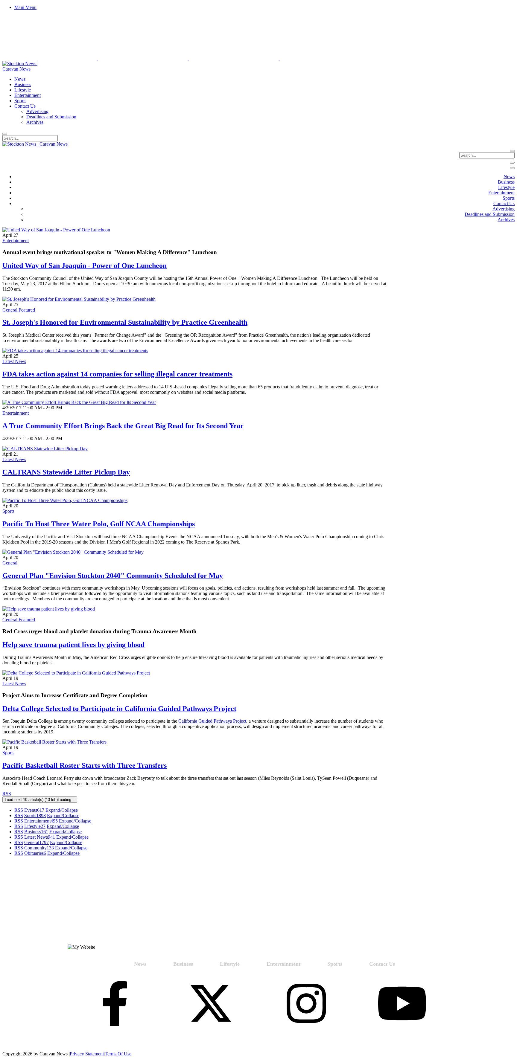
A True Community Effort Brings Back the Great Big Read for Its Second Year (123, 426)
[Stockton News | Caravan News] (27, 68)
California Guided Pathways (205, 721)
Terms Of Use (118, 1053)
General (9, 562)
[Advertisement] (66, 902)
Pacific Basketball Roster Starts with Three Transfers (84, 765)
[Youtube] (402, 1004)
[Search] (4, 134)
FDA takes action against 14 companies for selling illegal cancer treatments (117, 374)
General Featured (18, 309)
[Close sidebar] (512, 168)
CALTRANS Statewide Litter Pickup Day (66, 472)
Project (239, 721)
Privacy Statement (87, 1053)
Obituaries (35, 853)
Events (34, 810)
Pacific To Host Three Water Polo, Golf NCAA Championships (98, 524)
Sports (8, 511)
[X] (211, 1004)
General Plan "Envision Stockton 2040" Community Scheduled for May (112, 575)
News (140, 964)
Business (36, 831)
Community (39, 847)
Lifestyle (34, 826)
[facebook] (115, 1004)
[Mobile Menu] (512, 163)
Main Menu (25, 7)
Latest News (14, 361)
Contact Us (382, 964)
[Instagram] (306, 1004)
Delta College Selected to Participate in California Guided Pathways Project (119, 708)
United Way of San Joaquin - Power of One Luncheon (84, 265)
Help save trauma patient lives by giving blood (73, 644)
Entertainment (15, 240)
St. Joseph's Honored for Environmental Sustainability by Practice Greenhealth (124, 322)
